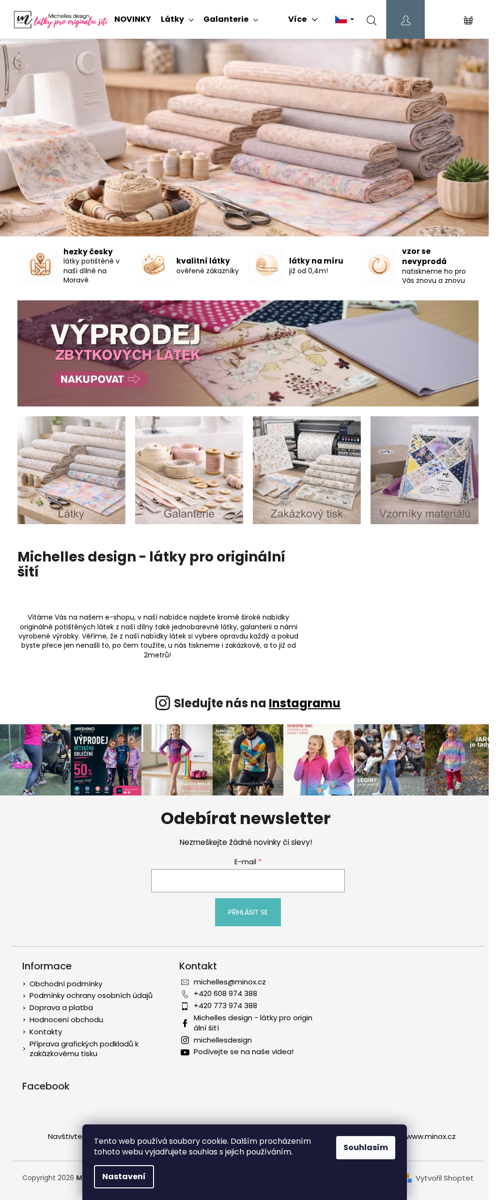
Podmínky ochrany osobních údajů (91, 995)
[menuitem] (132, 19)
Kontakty (46, 1032)
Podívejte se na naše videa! (244, 1051)
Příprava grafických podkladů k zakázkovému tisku (84, 1049)
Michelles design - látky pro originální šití (253, 1023)
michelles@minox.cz (230, 982)
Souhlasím (365, 1147)
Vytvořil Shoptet (445, 1178)
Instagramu (305, 703)
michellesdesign (223, 1040)
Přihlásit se (248, 912)
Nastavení (124, 1176)
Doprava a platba (61, 1007)
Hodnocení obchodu (66, 1019)
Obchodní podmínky (66, 984)
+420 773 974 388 (225, 1005)
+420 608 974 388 (225, 993)
